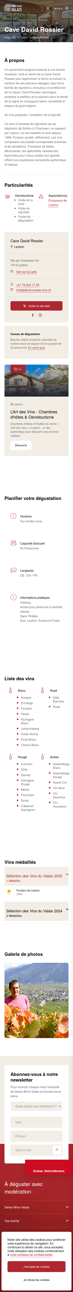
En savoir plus (36, 347)
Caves (24, 37)
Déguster (9, 37)
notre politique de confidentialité (31, 1254)
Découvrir (21, 445)
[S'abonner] (57, 1150)
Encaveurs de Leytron (57, 202)
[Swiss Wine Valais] (13, 8)
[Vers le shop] (48, 8)
